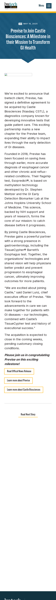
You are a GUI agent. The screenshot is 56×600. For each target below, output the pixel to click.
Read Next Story (28, 414)
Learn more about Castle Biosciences (23, 389)
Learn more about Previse (18, 380)
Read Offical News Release (19, 371)
